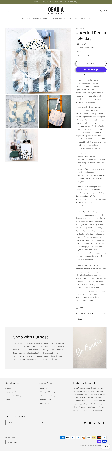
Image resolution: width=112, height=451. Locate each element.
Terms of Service (45, 400)
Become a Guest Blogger (14, 396)
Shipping (78, 47)
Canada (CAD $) (13, 442)
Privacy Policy (44, 403)
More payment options (91, 75)
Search (7, 400)
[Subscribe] (42, 422)
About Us (8, 388)
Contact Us (43, 388)
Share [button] (80, 319)
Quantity (78, 51)
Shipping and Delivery (47, 392)
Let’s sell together (11, 392)
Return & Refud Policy (47, 396)
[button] (7, 10)
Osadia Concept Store (90, 445)
